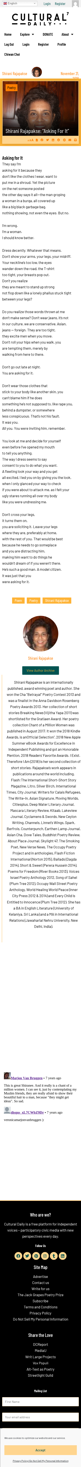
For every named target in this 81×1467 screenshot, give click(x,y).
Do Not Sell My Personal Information (40, 1319)
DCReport (40, 1344)
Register (60, 3)
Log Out (9, 44)
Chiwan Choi (12, 54)
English (12, 3)
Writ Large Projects (40, 1357)
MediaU (40, 1350)
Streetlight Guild (40, 1375)
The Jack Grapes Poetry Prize (40, 1294)
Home (7, 34)
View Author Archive (41, 670)
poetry (33, 600)
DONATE (48, 34)
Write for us (40, 1288)
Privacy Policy (40, 1313)
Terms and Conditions (40, 1307)
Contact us (40, 1282)
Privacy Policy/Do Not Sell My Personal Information (40, 1460)
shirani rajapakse (57, 600)
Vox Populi (40, 1363)
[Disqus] (40, 1012)
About (65, 34)
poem (18, 600)
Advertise (40, 1276)
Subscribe (40, 1301)
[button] (42, 140)
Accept (40, 1450)
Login (47, 3)
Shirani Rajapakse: (37, 130)
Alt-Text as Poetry (40, 1369)
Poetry (11, 87)
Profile (61, 44)
